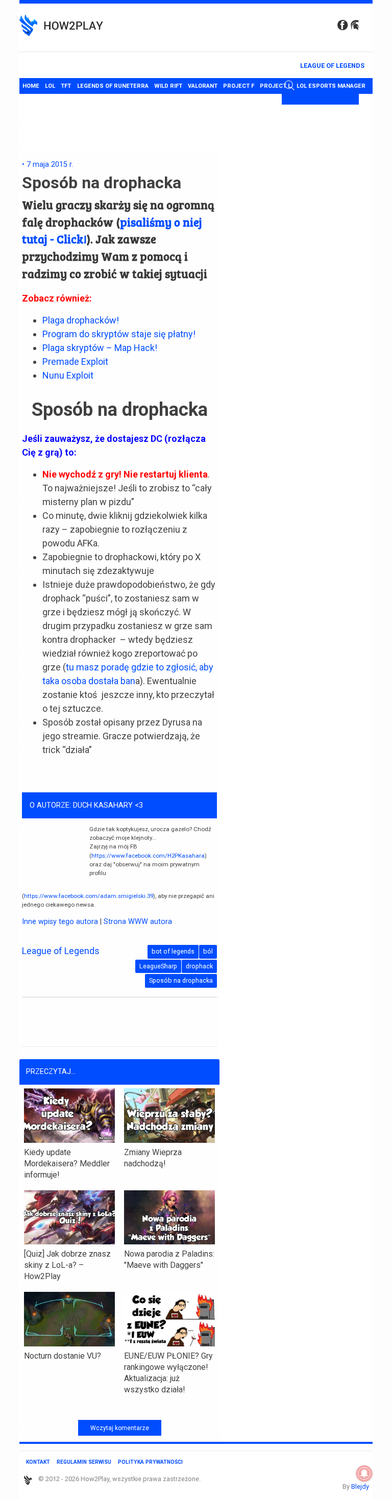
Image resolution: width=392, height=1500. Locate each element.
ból (208, 951)
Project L (275, 86)
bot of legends (173, 951)
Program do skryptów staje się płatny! (118, 334)
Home (30, 86)
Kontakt (38, 1462)
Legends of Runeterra (113, 86)
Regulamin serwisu (84, 1462)
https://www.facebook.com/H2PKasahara (148, 855)
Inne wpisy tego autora (60, 921)
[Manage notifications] (364, 1473)
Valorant (202, 86)
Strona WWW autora (138, 921)
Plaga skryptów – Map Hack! (99, 347)
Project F (238, 86)
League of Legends (332, 65)
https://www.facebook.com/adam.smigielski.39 (88, 895)
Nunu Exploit (67, 375)
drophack (199, 966)
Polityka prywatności (150, 1462)
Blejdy (360, 1486)
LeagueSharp (158, 966)
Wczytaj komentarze (119, 1428)
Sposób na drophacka (181, 980)
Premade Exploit (75, 361)
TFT (66, 86)
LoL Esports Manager (331, 86)
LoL (50, 86)
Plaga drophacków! (80, 320)
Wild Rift (168, 86)
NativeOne (119, 1408)
